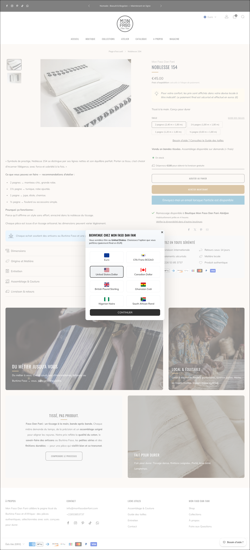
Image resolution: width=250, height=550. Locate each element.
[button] (107, 257)
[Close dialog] (162, 232)
